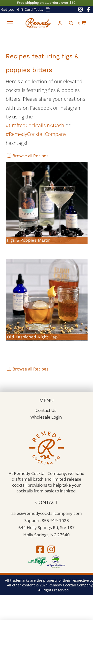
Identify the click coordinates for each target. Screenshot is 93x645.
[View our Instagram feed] (80, 9)
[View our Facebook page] (88, 9)
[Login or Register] (60, 23)
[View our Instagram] (51, 549)
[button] (10, 23)
